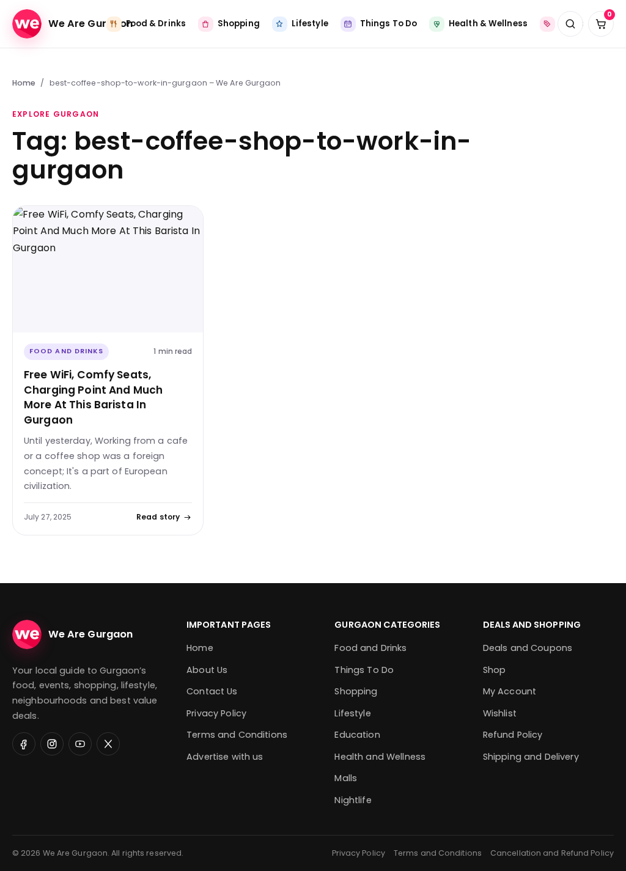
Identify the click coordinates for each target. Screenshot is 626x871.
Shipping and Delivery (531, 757)
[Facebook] (23, 743)
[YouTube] (80, 743)
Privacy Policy (216, 713)
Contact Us (211, 691)
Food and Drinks (66, 351)
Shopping (355, 691)
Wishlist (500, 713)
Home (23, 83)
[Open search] (570, 24)
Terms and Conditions (236, 735)
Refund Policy (513, 735)
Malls (345, 778)
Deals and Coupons (527, 648)
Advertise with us (224, 757)
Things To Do (364, 670)
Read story (158, 517)
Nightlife (352, 800)
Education (357, 735)
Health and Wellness (379, 757)
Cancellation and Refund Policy (552, 853)
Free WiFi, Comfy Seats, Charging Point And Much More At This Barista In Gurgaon (93, 397)
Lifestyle (352, 713)
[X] (108, 743)
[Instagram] (52, 743)
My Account (509, 691)
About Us (206, 670)
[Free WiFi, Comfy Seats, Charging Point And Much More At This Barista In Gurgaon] (108, 269)
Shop (494, 670)
